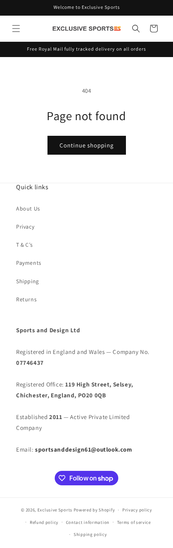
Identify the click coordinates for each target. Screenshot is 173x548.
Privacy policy (137, 510)
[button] (16, 28)
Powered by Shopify (94, 510)
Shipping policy (90, 534)
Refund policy (44, 522)
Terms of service (134, 522)
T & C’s (24, 244)
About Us (28, 208)
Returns (26, 299)
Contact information (87, 522)
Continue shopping (87, 145)
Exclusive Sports (54, 510)
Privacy (25, 226)
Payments (28, 262)
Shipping (27, 281)
